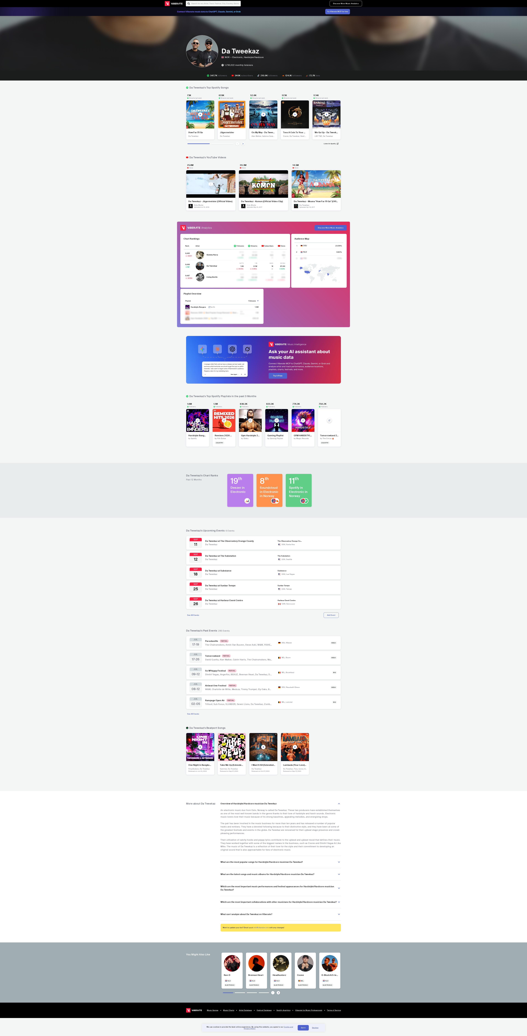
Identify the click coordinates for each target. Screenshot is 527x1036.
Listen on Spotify (330, 144)
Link (209, 307)
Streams (254, 246)
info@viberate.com (261, 927)
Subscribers (268, 246)
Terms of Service (334, 1010)
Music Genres (212, 1010)
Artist (198, 246)
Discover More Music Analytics (346, 3)
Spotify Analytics (284, 1010)
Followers (240, 246)
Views (283, 246)
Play (200, 114)
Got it (303, 1028)
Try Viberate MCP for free (337, 11)
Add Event (331, 615)
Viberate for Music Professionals (308, 1010)
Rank (187, 246)
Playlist (188, 301)
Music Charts (228, 1010)
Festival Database (264, 1010)
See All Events (193, 615)
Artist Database (245, 1010)
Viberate (174, 3)
